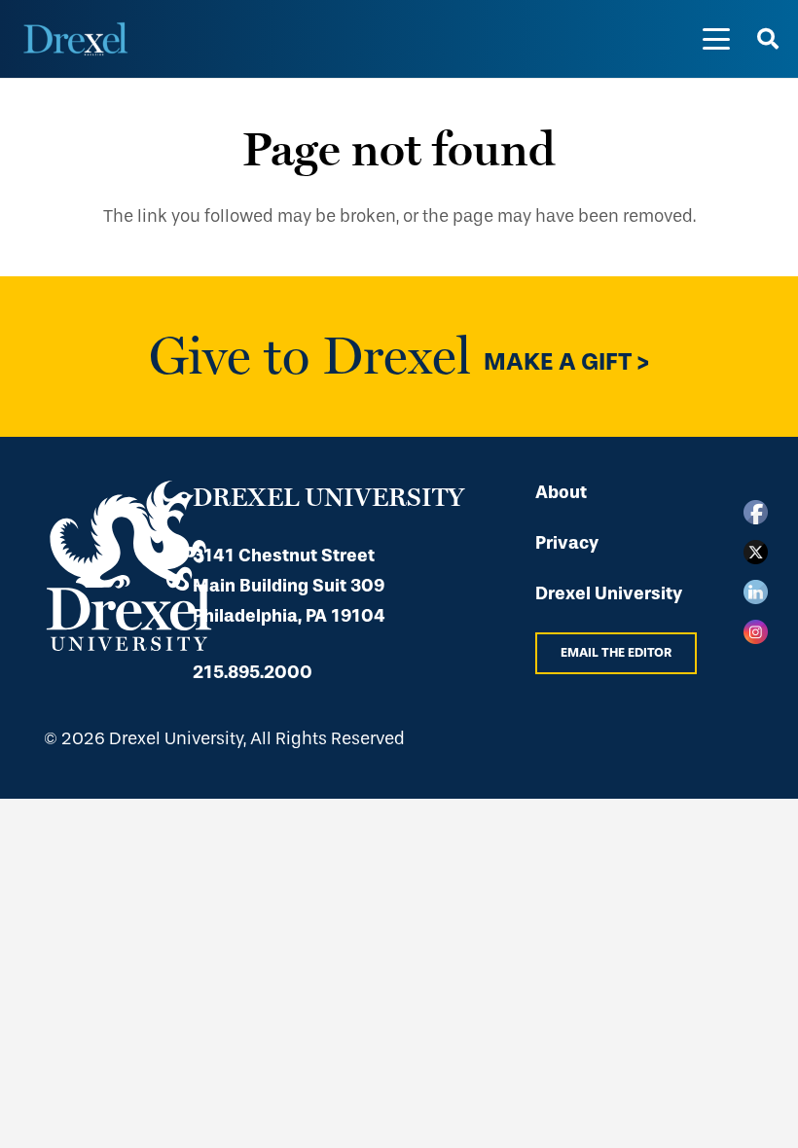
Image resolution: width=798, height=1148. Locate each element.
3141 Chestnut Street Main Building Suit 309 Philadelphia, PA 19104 (289, 586)
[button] (716, 39)
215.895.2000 (252, 672)
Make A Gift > (567, 360)
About (561, 492)
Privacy (566, 543)
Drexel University (608, 593)
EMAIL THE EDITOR (616, 652)
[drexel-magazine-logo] (76, 39)
